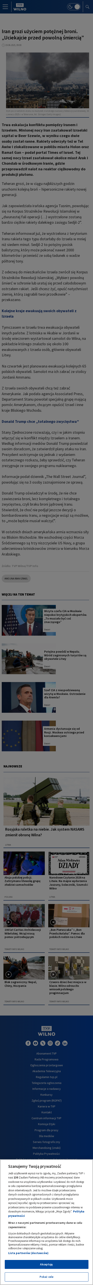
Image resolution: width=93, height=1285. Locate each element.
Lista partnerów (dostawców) (28, 1253)
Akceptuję (46, 1264)
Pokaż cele (46, 1277)
